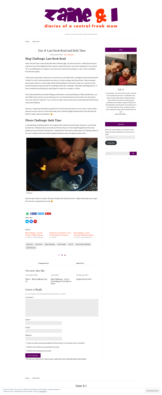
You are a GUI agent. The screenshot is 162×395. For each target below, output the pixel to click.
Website (28, 335)
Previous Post (43, 263)
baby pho (29, 244)
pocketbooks (30, 248)
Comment (29, 297)
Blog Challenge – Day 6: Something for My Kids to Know (61, 281)
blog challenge (50, 244)
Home (27, 41)
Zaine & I (81, 386)
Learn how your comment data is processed (70, 359)
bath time (38, 244)
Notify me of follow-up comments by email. (43, 347)
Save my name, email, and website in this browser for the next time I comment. (56, 343)
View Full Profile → (121, 114)
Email (28, 327)
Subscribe (111, 143)
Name (28, 320)
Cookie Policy (43, 391)
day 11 (71, 244)
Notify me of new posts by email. (39, 351)
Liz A (121, 89)
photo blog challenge (83, 244)
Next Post (80, 263)
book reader (62, 244)
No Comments (69, 55)
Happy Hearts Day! (83, 279)
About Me (35, 41)
